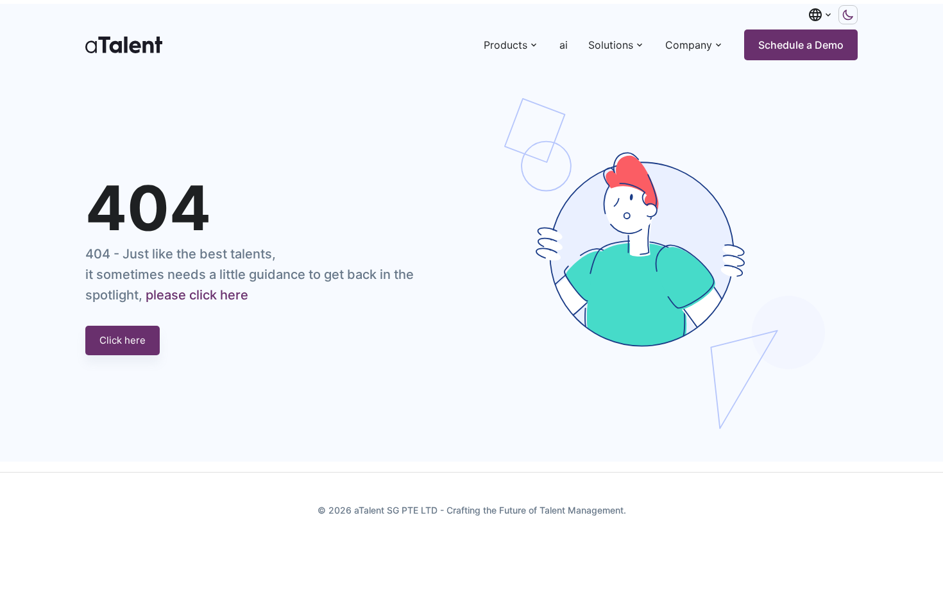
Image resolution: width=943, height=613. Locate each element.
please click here (197, 295)
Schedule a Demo (801, 44)
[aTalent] (123, 45)
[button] (820, 14)
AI (563, 44)
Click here (122, 340)
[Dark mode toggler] (848, 14)
